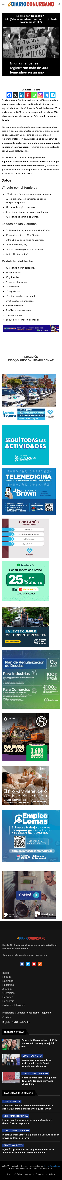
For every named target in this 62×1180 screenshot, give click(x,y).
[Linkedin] (21, 95)
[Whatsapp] (34, 95)
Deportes (7, 997)
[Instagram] (40, 95)
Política (6, 976)
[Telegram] (46, 95)
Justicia (7, 989)
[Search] (58, 4)
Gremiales (8, 992)
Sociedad (7, 980)
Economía (8, 1001)
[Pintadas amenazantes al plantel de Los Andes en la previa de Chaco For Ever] (11, 1077)
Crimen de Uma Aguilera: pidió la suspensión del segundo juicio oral (39, 1043)
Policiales (8, 984)
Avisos (52, 1174)
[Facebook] (9, 95)
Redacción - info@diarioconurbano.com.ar (31, 359)
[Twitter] (28, 964)
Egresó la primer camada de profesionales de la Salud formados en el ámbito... (36, 1063)
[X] (15, 95)
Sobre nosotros (24, 1174)
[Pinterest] (28, 95)
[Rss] (40, 964)
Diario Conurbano (52, 1166)
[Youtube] (34, 964)
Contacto (40, 1174)
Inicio (5, 972)
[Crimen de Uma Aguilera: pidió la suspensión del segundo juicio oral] (11, 1044)
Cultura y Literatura (13, 1005)
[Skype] (52, 95)
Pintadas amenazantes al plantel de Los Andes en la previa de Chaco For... (39, 1080)
